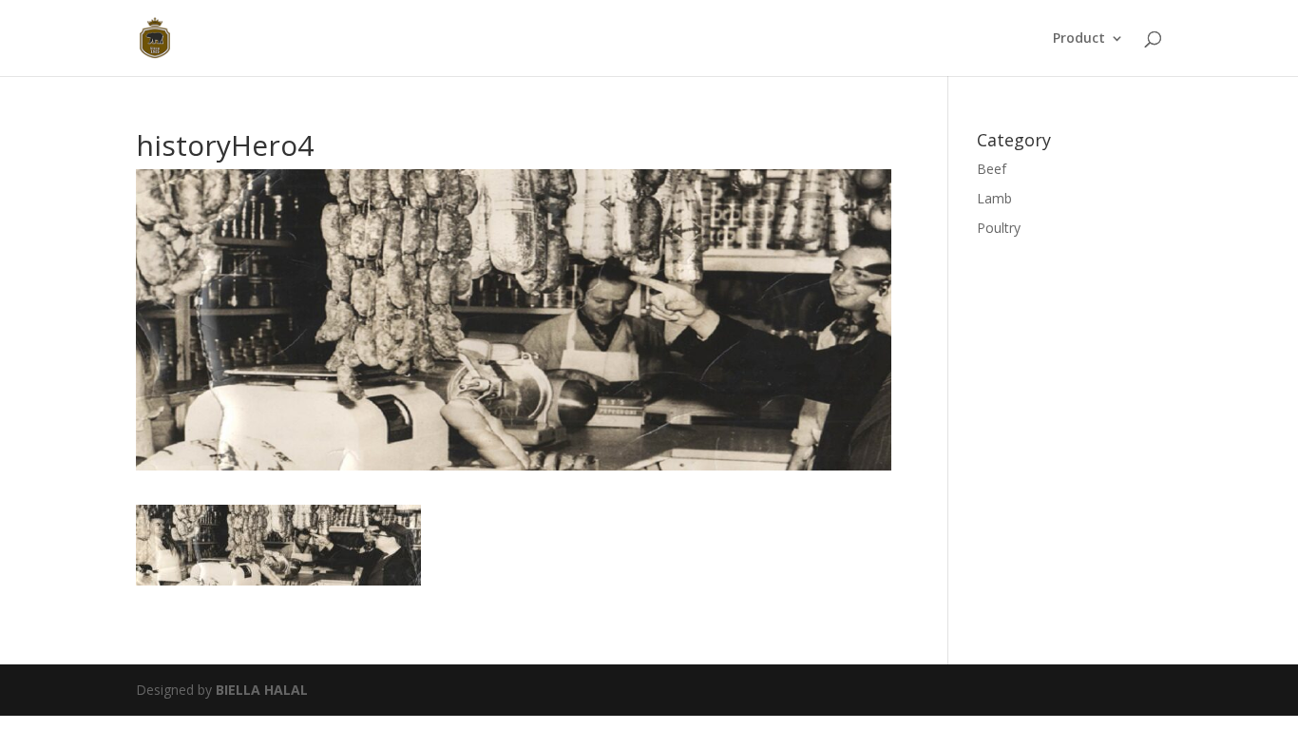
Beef (991, 169)
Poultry (999, 228)
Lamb (994, 198)
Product (1079, 39)
